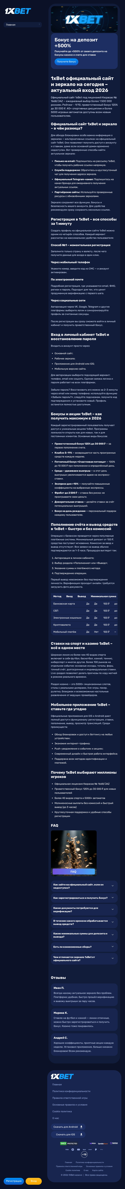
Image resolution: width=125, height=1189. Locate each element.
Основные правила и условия (69, 1104)
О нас (55, 1118)
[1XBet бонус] (84, 19)
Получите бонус (66, 61)
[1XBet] (18, 11)
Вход (34, 1181)
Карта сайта (97, 1170)
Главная (10, 24)
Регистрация (13, 1181)
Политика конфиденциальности (71, 1091)
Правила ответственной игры (70, 1097)
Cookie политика (62, 1111)
